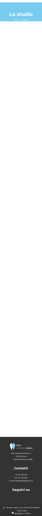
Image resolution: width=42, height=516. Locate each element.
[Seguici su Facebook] (18, 498)
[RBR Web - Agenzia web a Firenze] (21, 513)
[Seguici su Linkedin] (24, 498)
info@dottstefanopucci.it (23, 481)
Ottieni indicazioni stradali (22, 459)
